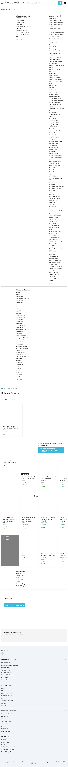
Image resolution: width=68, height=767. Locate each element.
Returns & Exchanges (7, 675)
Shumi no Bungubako (22, 584)
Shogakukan (19, 296)
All (17, 36)
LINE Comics (52, 235)
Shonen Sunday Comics (56, 22)
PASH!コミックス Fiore (55, 231)
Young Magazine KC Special (55, 54)
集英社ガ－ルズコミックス (56, 165)
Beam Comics (53, 45)
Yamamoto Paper (6, 721)
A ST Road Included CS (56, 242)
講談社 (23, 480)
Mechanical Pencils (6, 714)
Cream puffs (19, 364)
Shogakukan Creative (22, 298)
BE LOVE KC (52, 190)
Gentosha (19, 333)
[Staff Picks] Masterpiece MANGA (23, 27)
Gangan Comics (53, 94)
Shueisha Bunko (53, 258)
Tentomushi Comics (54, 42)
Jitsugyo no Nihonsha (22, 338)
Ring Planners (5, 716)
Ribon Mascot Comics (55, 161)
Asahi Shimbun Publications (20, 373)
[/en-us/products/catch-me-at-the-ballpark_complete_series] (10, 508)
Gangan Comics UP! (54, 102)
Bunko (18, 578)
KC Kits (51, 192)
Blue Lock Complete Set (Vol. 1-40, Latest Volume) (48, 478)
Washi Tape (4, 728)
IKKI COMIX (52, 47)
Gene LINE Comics (54, 237)
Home (3, 388)
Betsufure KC (52, 194)
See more (19, 39)
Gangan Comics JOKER (55, 98)
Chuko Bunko (53, 264)
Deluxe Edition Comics (55, 168)
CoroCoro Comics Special (56, 32)
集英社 (61, 482)
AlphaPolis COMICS (54, 147)
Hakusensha (19, 305)
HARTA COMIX (53, 145)
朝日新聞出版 (63, 557)
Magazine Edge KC (54, 36)
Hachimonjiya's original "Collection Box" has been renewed (48, 450)
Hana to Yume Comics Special (55, 158)
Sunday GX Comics (54, 77)
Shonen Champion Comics (56, 34)
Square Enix (19, 300)
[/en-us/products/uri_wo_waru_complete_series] (11, 414)
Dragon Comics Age (54, 114)
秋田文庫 (51, 270)
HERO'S (18, 368)
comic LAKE (52, 202)
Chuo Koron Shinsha (22, 348)
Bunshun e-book (53, 153)
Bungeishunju (20, 350)
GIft (2, 698)
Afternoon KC (53, 73)
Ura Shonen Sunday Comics (54, 29)
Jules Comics (52, 221)
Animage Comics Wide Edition (55, 179)
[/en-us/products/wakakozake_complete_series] (48, 508)
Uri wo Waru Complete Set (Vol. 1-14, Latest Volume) (11, 427)
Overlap (18, 313)
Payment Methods (6, 672)
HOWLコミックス (54, 200)
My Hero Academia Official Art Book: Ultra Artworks (48, 555)
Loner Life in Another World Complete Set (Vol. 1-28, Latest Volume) (28, 520)
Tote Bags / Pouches (7, 700)
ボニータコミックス (54, 213)
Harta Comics (53, 112)
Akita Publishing (21, 307)
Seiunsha (18, 360)
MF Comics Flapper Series (56, 186)
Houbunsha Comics (54, 120)
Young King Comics (54, 59)
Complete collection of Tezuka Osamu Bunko (55, 267)
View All (3, 705)
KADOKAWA (19, 303)
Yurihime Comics (53, 256)
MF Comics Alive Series (55, 188)
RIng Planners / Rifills (7, 695)
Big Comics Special (54, 69)
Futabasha (19, 323)
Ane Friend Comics (54, 196)
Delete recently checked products (13, 635)
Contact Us (4, 680)
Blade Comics (53, 92)
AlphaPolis (19, 358)
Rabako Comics (53, 217)
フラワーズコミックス (55, 174)
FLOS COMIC (53, 252)
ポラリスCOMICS (54, 223)
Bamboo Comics (53, 133)
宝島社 (18, 377)
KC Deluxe (52, 84)
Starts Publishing (21, 342)
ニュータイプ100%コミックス (56, 109)
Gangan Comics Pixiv (55, 225)
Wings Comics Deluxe (55, 215)
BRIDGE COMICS (54, 233)
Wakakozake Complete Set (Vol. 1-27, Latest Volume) (48, 519)
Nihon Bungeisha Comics (56, 131)
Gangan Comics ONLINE (56, 100)
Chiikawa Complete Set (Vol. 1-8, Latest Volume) (29, 478)
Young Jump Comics (55, 49)
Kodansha (19, 294)
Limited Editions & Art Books (22, 580)
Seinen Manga (20, 22)
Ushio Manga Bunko (54, 274)
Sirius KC (51, 88)
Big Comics (52, 67)
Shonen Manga (20, 20)
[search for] (60, 3)
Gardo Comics (53, 90)
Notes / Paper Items (7, 693)
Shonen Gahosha (21, 315)
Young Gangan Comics (55, 61)
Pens (2, 688)
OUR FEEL (52, 254)
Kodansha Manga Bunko (56, 260)
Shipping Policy (5, 667)
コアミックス (44, 522)
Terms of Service (6, 670)
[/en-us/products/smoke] (29, 544)
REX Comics (52, 118)
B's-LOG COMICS (54, 143)
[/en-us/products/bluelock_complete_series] (48, 467)
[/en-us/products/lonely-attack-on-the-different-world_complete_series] (29, 508)
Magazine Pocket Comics (56, 65)
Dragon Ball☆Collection (23, 32)
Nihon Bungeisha (21, 317)
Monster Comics (53, 149)
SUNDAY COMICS (54, 272)
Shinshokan (19, 331)
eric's (2, 726)
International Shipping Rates (9, 665)
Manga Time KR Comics (56, 123)
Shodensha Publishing (22, 329)
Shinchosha (19, 321)
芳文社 (4, 429)
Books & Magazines (22, 586)
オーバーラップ (25, 524)
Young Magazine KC (55, 75)
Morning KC (52, 71)
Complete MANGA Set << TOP (11, 10)
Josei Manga (20, 24)
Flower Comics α (53, 172)
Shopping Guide (6, 662)
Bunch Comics (53, 129)
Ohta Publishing (20, 352)
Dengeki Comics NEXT (55, 141)
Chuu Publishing (21, 325)
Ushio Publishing (21, 335)
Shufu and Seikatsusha (22, 346)
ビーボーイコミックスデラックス (56, 249)
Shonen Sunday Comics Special (56, 25)
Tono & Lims (4, 724)
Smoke (24, 554)
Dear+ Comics (53, 244)
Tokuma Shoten (20, 344)
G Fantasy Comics (54, 86)
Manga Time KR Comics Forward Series (56, 125)
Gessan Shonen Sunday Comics (56, 39)
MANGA (18, 573)
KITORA (51, 106)
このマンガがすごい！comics (55, 279)
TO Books (19, 362)
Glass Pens (4, 719)
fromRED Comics (54, 246)
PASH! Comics (53, 229)
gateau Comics (53, 239)
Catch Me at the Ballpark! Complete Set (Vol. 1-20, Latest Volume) (10, 520)
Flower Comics (53, 170)
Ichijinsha (19, 309)
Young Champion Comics (56, 51)
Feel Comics (52, 219)
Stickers (3, 703)
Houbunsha (19, 319)
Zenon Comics (53, 116)
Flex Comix (19, 371)
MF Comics (52, 184)
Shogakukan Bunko (54, 262)
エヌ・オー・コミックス (56, 81)
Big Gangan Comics (54, 96)
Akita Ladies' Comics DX (56, 211)
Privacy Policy (5, 677)
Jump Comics (53, 18)
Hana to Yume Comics (55, 155)
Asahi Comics (53, 209)
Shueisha (18, 292)
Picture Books (20, 575)
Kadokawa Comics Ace (55, 104)
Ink (2, 690)
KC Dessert (52, 204)
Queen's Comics (53, 182)
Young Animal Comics (55, 57)
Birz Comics (52, 151)
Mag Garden (19, 354)
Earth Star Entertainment (23, 356)
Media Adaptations (21, 30)
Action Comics (53, 63)
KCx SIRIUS (52, 207)
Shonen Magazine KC (55, 20)
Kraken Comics (20, 340)
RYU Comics (52, 176)
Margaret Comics (54, 163)
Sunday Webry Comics (55, 79)
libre (17, 366)
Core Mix (18, 311)
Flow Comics (52, 139)
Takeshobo (19, 327)
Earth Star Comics (54, 135)
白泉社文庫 (52, 276)
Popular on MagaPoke (22, 34)
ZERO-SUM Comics (54, 198)
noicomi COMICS (54, 227)
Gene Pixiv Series (54, 137)
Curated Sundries (6, 731)
